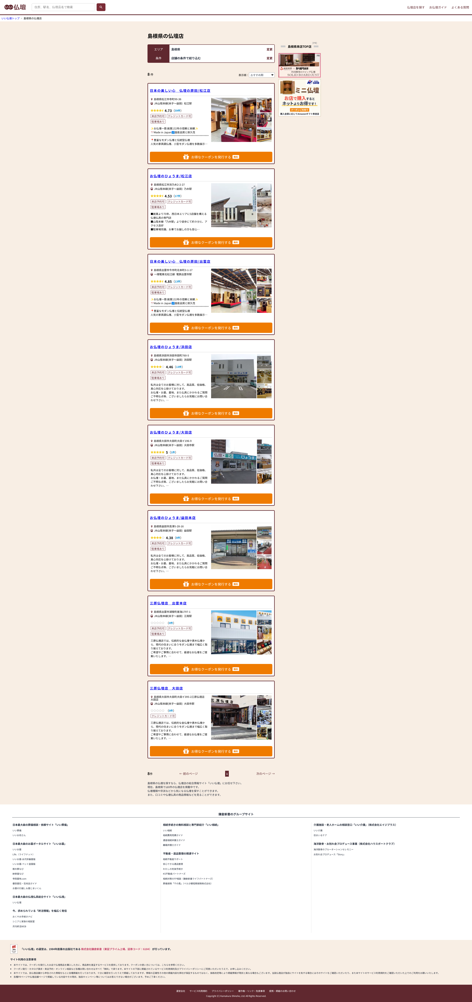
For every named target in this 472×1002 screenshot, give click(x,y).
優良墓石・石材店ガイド (25, 883)
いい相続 (167, 830)
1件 (173, 452)
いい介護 (318, 830)
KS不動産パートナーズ (174, 873)
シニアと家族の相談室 (24, 921)
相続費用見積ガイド (173, 835)
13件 (177, 281)
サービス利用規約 (198, 990)
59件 (177, 110)
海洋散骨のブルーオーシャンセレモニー (333, 849)
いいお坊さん (19, 835)
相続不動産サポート (173, 859)
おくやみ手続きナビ (22, 916)
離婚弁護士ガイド (172, 844)
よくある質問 (460, 7)
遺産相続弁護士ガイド (174, 840)
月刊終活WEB (19, 926)
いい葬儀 (17, 830)
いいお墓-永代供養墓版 (24, 859)
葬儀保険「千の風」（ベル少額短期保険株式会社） (188, 883)
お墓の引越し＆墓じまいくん (27, 888)
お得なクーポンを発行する (214, 156)
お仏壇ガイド (438, 7)
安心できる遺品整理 (173, 863)
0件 (171, 623)
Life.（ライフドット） (24, 854)
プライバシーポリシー (223, 990)
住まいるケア (320, 835)
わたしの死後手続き (173, 868)
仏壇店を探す (416, 7)
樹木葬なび (18, 868)
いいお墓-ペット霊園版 (24, 863)
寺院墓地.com (19, 878)
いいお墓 (17, 849)
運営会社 (180, 990)
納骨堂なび (18, 873)
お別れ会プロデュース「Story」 (330, 854)
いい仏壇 (17, 902)
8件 (178, 537)
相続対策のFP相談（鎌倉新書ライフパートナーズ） (188, 878)
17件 (177, 196)
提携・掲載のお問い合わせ (282, 990)
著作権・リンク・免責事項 (251, 990)
